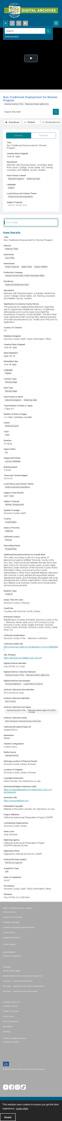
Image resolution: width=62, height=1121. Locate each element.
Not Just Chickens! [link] (11, 1021)
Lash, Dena (9, 258)
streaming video (33, 179)
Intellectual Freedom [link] (11, 938)
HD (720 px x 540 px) (13, 863)
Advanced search (12, 36)
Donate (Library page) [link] (11, 971)
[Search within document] (56, 112)
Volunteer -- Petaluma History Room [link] (18, 981)
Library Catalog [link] (9, 944)
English (11, 188)
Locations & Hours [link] (10, 1006)
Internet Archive (11, 755)
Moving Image (11, 382)
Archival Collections (13, 684)
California (9, 531)
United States (10, 522)
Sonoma (8, 540)
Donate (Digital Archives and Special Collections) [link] (22, 976)
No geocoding (10, 549)
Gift (6, 872)
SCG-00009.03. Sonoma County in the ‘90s (23, 721)
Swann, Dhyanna (12, 267)
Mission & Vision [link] (9, 912)
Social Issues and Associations (20, 197)
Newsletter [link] (7, 1026)
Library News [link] (8, 1016)
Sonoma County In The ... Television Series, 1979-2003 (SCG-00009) (31, 711)
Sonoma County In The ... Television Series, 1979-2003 (26, 104)
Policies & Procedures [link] (12, 956)
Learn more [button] (22, 1108)
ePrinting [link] (6, 1032)
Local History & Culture (33, 684)
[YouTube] (5, 1087)
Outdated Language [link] (11, 922)
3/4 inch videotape (12, 461)
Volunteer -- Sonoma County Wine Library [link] (20, 991)
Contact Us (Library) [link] (11, 1011)
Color (7, 435)
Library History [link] (9, 932)
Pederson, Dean (11, 249)
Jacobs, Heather (40, 267)
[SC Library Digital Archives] (31, 10)
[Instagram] (17, 1087)
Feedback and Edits (11, 1042)
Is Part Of (8, 594)
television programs (16, 179)
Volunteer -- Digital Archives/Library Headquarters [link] (24, 986)
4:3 (6, 452)
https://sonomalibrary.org (16, 800)
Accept (7, 1117)
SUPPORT (7, 967)
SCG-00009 (10, 701)
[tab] (18, 135)
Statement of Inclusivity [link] (12, 917)
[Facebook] (11, 1087)
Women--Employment (14, 505)
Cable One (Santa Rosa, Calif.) (17, 285)
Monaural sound (12, 426)
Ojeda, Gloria (27, 267)
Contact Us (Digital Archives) (14, 1038)
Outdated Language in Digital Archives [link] (18, 927)
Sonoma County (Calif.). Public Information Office (24, 276)
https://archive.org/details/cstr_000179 (23, 658)
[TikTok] (23, 1087)
